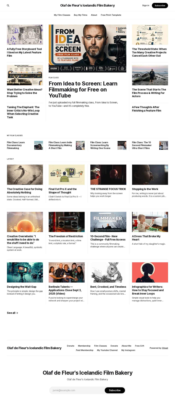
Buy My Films (80, 15)
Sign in (145, 5)
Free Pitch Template (111, 15)
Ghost (165, 348)
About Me (126, 345)
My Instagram (128, 350)
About (94, 15)
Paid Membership (84, 350)
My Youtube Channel (107, 350)
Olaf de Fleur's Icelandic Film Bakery (87, 5)
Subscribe (160, 5)
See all (11, 312)
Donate (70, 345)
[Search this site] (8, 5)
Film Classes (100, 345)
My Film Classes (62, 15)
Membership (84, 345)
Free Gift (139, 345)
